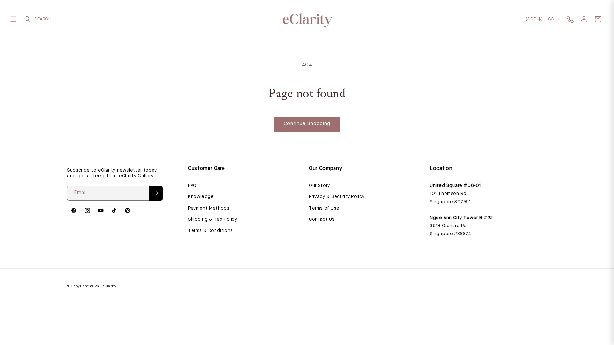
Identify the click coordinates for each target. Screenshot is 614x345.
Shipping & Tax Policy (212, 219)
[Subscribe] (156, 193)
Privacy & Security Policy (337, 197)
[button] (13, 19)
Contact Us (322, 219)
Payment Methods (208, 208)
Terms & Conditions (210, 230)
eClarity (110, 286)
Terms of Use (324, 208)
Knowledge (201, 197)
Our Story (319, 185)
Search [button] (27, 19)
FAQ (192, 185)
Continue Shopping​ (307, 123)
